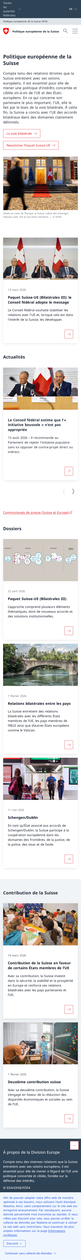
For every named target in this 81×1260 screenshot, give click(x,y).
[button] (74, 1145)
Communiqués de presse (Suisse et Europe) (36, 512)
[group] (40, 424)
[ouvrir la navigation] (75, 31)
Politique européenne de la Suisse (35, 31)
